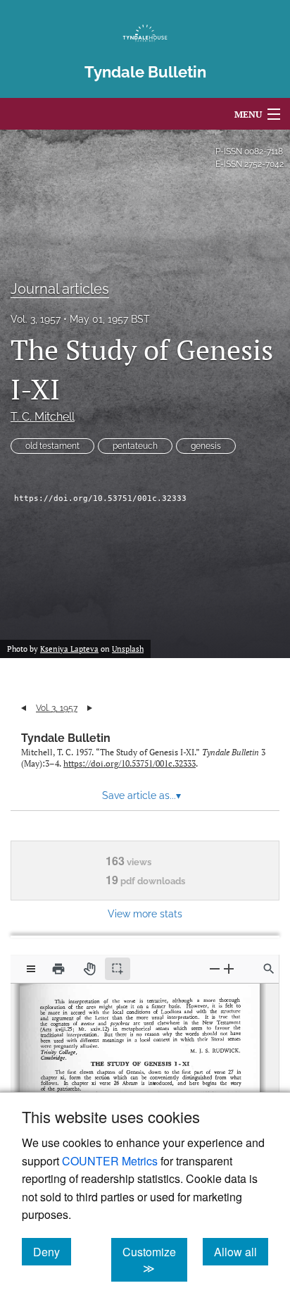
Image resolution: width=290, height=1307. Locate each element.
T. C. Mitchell (43, 416)
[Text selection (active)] (117, 969)
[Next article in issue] (89, 708)
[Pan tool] (89, 969)
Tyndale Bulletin (66, 738)
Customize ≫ (154, 1260)
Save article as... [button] (141, 795)
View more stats (145, 913)
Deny (52, 1251)
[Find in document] (269, 969)
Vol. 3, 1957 (36, 319)
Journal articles (60, 288)
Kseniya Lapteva (69, 649)
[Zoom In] (228, 968)
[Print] (58, 969)
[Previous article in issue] (23, 708)
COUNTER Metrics (110, 1161)
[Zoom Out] (214, 968)
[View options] (31, 968)
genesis (206, 446)
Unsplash (128, 649)
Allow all (241, 1251)
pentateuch (135, 446)
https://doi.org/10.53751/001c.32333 (100, 498)
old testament (52, 446)
